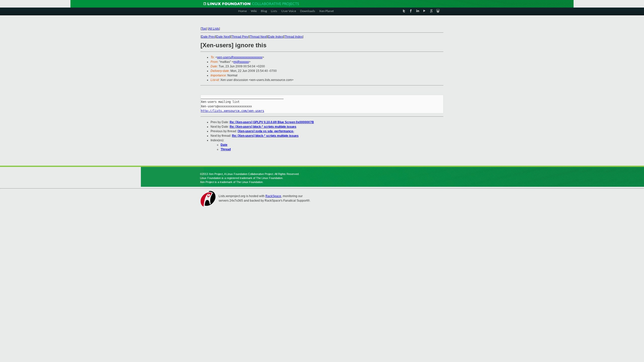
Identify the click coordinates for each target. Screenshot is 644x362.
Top (203, 28)
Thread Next (258, 36)
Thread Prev (239, 36)
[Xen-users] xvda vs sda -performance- (266, 131)
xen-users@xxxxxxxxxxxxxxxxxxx (239, 57)
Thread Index (294, 36)
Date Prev (208, 36)
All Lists (214, 28)
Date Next (223, 36)
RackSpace (273, 196)
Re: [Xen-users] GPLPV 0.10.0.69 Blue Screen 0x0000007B (272, 122)
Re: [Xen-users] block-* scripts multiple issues (263, 126)
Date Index (275, 36)
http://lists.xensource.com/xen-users (232, 111)
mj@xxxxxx (241, 62)
